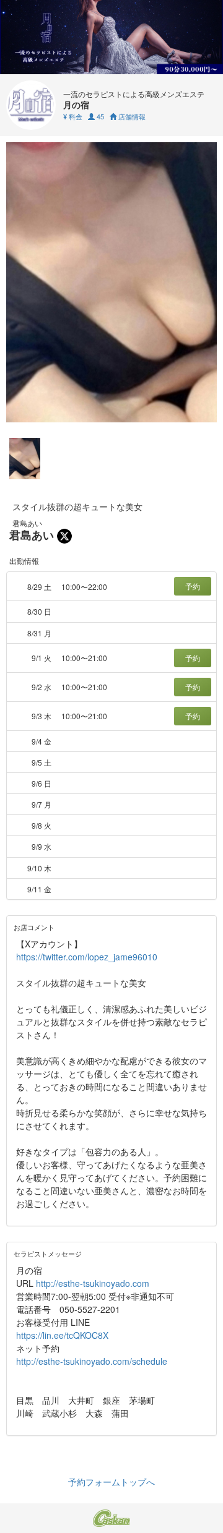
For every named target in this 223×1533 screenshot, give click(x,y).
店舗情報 (131, 116)
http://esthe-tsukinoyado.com (92, 1283)
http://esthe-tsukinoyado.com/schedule (91, 1361)
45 (99, 116)
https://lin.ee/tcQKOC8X (62, 1335)
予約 (192, 586)
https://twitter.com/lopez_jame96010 (86, 956)
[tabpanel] (111, 282)
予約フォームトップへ (111, 1481)
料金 (72, 116)
